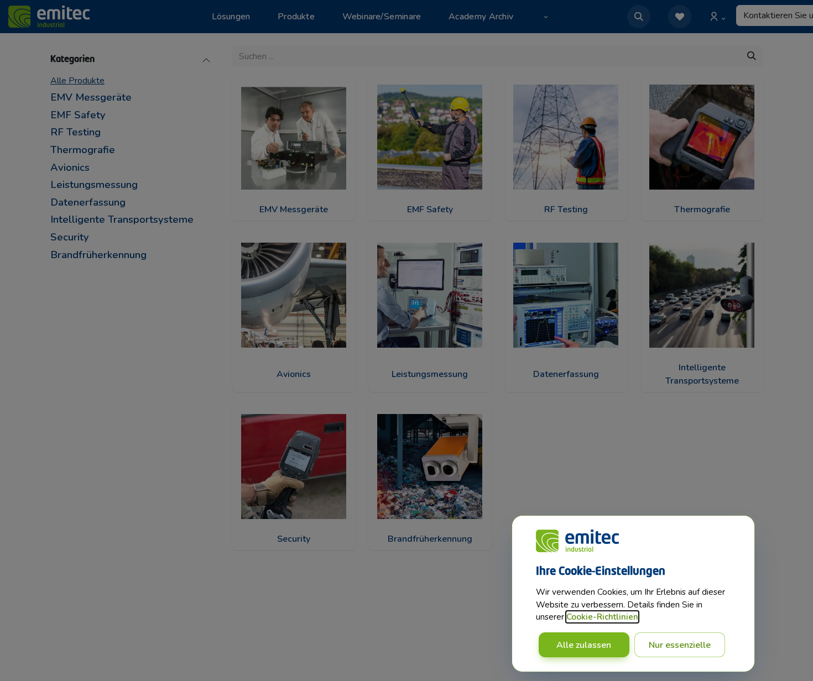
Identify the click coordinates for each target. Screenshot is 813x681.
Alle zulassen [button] (583, 645)
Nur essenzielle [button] (680, 645)
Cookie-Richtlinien (602, 616)
